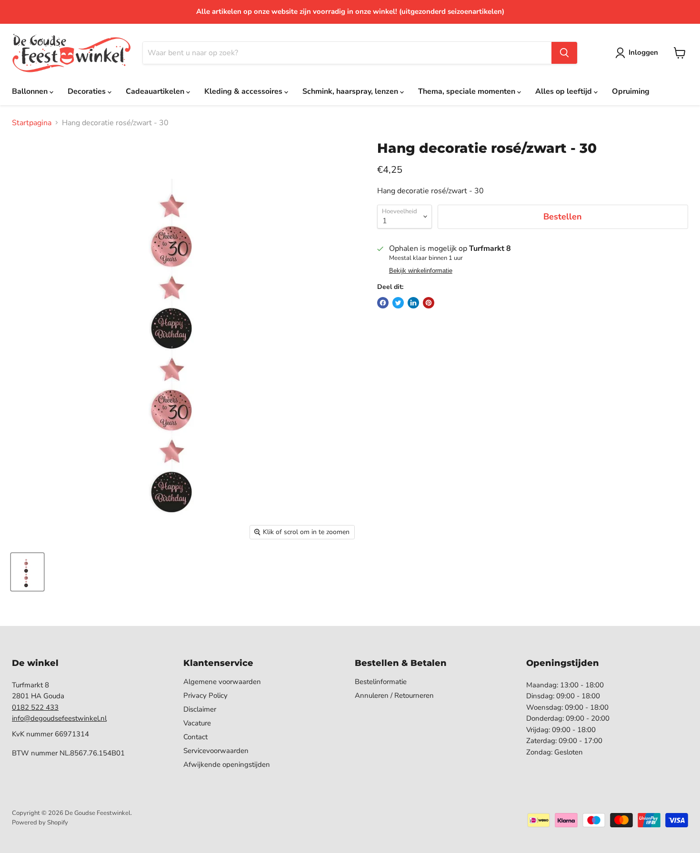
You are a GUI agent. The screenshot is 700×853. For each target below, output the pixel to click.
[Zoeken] (564, 53)
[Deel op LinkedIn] (413, 302)
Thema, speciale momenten (467, 91)
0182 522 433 (35, 707)
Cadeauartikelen (156, 91)
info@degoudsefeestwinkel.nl (59, 718)
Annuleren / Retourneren (394, 695)
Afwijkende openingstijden (226, 764)
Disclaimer (199, 709)
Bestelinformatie (381, 681)
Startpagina (31, 123)
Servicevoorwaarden (216, 750)
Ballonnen (31, 91)
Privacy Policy (205, 695)
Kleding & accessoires (244, 91)
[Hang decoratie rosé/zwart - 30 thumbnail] (27, 572)
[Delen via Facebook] (383, 302)
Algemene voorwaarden (222, 681)
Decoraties (88, 91)
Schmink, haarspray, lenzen (351, 91)
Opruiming (631, 91)
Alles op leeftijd (564, 91)
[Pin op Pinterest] (428, 302)
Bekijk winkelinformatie (420, 271)
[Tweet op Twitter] (398, 302)
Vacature (197, 723)
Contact (195, 737)
